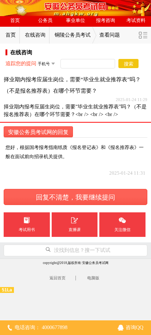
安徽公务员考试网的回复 (38, 132)
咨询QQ (134, 327)
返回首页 (57, 278)
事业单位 (75, 20)
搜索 (128, 64)
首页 (15, 20)
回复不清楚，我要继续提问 (75, 197)
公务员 (45, 20)
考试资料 (136, 20)
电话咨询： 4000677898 (41, 327)
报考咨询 (105, 20)
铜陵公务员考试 (73, 35)
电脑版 (93, 278)
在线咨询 (35, 35)
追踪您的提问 (20, 63)
